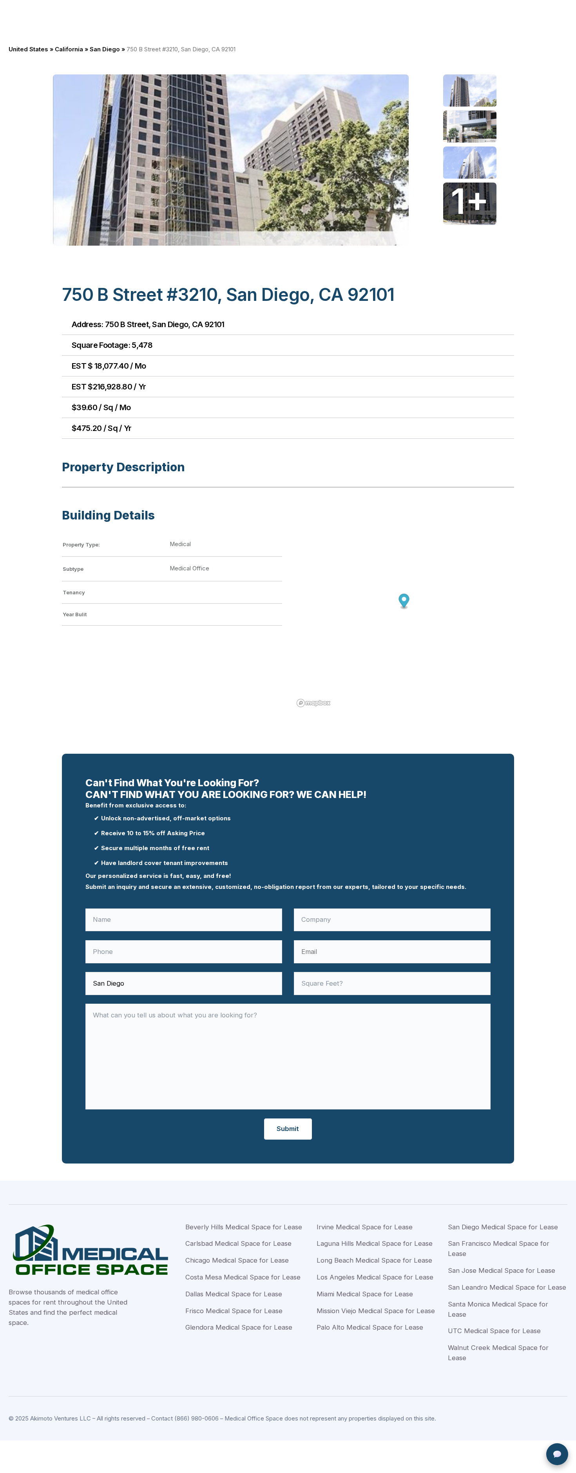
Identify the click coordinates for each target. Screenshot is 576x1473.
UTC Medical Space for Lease (494, 1331)
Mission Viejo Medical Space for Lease (376, 1311)
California (69, 49)
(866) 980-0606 (196, 1418)
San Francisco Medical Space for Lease (498, 1249)
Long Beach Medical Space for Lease (374, 1260)
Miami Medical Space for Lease (365, 1294)
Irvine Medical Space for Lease (365, 1227)
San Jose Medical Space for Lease (501, 1270)
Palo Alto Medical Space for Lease (370, 1327)
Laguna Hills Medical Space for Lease (375, 1243)
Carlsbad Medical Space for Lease (238, 1243)
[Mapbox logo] (313, 703)
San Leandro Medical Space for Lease (507, 1287)
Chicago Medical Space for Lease (237, 1260)
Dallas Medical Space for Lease (233, 1294)
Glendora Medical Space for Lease (238, 1327)
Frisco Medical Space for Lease (234, 1311)
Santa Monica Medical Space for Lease (498, 1309)
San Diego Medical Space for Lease (503, 1227)
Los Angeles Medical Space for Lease (375, 1277)
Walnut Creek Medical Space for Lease (498, 1353)
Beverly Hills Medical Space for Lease (243, 1227)
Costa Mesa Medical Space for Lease (243, 1277)
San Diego (105, 49)
